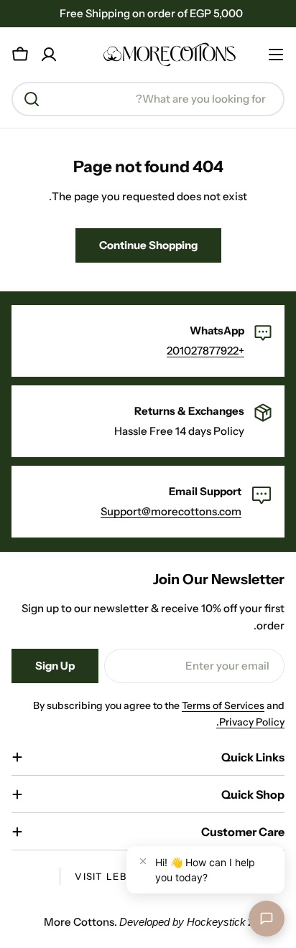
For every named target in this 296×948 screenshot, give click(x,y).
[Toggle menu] (276, 54)
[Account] (48, 54)
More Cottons (79, 922)
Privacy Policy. (250, 721)
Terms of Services (223, 705)
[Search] (31, 99)
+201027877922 (205, 350)
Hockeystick (216, 922)
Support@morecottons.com (171, 511)
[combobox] (148, 99)
